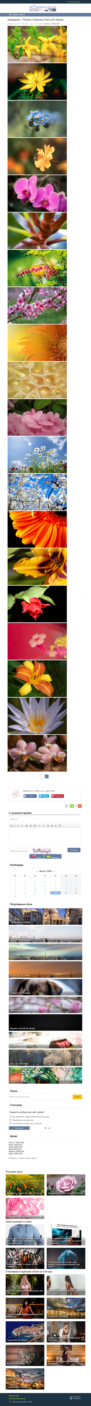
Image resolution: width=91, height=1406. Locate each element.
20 (45, 889)
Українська (54, 857)
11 (25, 886)
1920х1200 (55, 24)
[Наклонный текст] (14, 825)
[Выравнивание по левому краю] (27, 825)
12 (35, 886)
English (39, 857)
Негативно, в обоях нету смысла (27, 1123)
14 (55, 886)
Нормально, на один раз (22, 1120)
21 (55, 889)
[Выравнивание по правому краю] (35, 825)
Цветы (47, 24)
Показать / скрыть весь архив (22, 1158)
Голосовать (19, 1128)
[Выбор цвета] (44, 825)
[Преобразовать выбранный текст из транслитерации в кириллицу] (56, 825)
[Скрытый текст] (48, 825)
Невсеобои (43, 8)
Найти (77, 1097)
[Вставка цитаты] (52, 825)
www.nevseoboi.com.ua (17, 1398)
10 (15, 886)
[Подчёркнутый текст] (18, 825)
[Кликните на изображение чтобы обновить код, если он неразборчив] (41, 853)
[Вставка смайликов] (39, 825)
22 (66, 889)
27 (45, 893)
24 (15, 893)
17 (15, 889)
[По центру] (31, 825)
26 (35, 893)
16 (76, 886)
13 (45, 886)
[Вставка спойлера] (60, 825)
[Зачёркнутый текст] (22, 825)
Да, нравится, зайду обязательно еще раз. (31, 1117)
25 (25, 893)
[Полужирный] (11, 825)
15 (66, 886)
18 (25, 889)
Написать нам (14, 1395)
